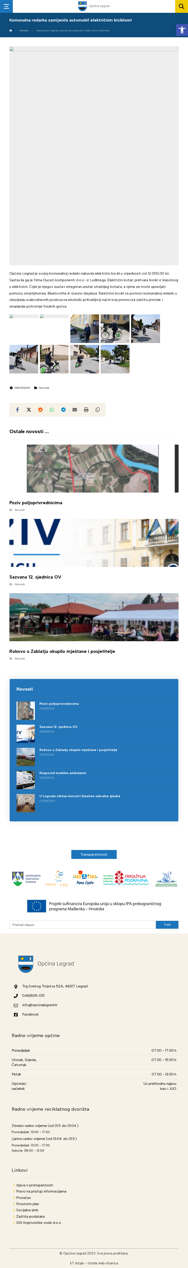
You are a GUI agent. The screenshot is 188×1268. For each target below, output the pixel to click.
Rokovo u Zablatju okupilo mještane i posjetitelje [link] (78, 750)
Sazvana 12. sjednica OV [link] (58, 727)
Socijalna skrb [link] (27, 1210)
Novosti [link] (44, 387)
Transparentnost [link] (94, 854)
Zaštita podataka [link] (30, 1216)
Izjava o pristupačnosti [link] (34, 1185)
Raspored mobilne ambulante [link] (62, 773)
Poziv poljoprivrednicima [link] (59, 704)
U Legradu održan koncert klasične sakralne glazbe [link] (79, 796)
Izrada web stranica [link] (103, 1263)
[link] (182, 30)
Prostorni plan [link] (27, 1204)
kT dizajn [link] (77, 1263)
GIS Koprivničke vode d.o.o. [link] (39, 1222)
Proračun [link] (23, 1198)
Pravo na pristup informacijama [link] (41, 1191)
